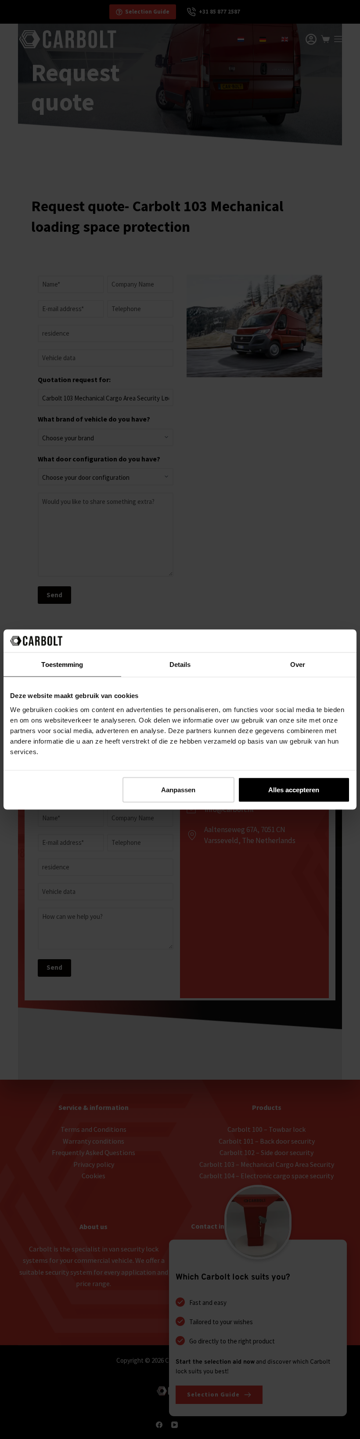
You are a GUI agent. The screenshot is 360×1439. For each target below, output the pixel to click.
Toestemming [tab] (62, 664)
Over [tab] (297, 664)
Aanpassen (178, 789)
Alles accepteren (293, 789)
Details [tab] (180, 664)
